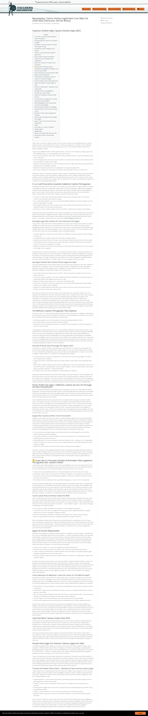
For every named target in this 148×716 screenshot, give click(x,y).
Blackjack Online (39, 129)
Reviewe (48, 23)
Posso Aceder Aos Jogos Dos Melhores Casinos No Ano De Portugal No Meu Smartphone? (44, 58)
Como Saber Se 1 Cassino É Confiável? (44, 127)
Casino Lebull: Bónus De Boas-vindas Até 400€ (46, 73)
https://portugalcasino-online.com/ (72, 218)
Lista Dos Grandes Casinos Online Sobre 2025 (46, 81)
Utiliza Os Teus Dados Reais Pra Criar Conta (46, 133)
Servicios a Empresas (129, 9)
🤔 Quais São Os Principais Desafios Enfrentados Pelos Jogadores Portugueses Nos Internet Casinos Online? (46, 69)
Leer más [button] (81, 713)
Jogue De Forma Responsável (42, 75)
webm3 (36, 23)
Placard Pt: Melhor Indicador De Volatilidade (46, 107)
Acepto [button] (140, 713)
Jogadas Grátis (38, 131)
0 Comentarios (55, 23)
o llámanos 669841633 (64, 2)
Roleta (36, 125)
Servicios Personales (115, 9)
